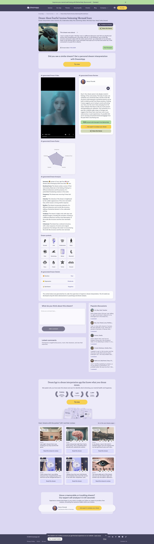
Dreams (88, 8)
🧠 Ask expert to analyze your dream (96, 127)
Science (50, 8)
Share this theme (107, 28)
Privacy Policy (31, 541)
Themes (67, 8)
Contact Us (123, 541)
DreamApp (41, 13)
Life (57, 13)
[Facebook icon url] (116, 536)
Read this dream (77, 451)
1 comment (94, 319)
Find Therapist (108, 48)
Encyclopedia (77, 8)
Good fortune (49, 13)
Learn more (97, 536)
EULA (38, 541)
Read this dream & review (51, 451)
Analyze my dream (106, 24)
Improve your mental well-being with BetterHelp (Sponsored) (71, 2)
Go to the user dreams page (106, 423)
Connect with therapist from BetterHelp (97, 122)
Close (104, 539)
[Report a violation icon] (77, 32)
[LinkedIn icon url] (113, 536)
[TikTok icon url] (126, 536)
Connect (95, 2)
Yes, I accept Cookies (55, 539)
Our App (58, 8)
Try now (122, 8)
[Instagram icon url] (122, 536)
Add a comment (53, 329)
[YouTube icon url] (119, 536)
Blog (95, 8)
